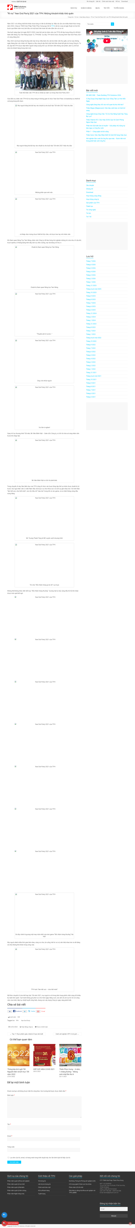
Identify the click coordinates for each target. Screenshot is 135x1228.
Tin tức (88, 213)
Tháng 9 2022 (91, 345)
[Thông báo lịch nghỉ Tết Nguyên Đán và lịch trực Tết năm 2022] (18, 1045)
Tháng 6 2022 (91, 352)
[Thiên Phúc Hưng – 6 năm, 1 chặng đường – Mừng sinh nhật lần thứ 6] (70, 1045)
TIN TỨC (107, 8)
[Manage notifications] (130, 1223)
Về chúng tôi (90, 1)
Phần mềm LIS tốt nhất (76, 1187)
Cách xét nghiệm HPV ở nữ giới (67, 1034)
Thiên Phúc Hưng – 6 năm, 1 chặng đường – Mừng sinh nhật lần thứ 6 (69, 1071)
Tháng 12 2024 (91, 313)
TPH (52, 26)
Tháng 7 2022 (91, 348)
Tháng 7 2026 (91, 261)
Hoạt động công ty (27, 1027)
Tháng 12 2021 (91, 372)
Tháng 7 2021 (91, 390)
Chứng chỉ (89, 189)
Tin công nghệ (91, 210)
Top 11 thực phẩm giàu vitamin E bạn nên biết (26, 1034)
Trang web (10, 1147)
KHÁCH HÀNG (86, 8)
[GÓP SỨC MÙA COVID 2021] (44, 1045)
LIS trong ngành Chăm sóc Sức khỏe (80, 1184)
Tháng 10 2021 (91, 379)
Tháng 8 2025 (91, 299)
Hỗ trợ (118, 1)
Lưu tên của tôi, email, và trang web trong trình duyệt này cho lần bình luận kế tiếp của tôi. (40, 1158)
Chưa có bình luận (42, 1027)
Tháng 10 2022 (91, 341)
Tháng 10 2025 (91, 292)
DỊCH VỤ (74, 8)
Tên (9, 1124)
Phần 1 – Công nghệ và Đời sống (97, 131)
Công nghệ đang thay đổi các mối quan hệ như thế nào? (105, 105)
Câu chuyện (90, 185)
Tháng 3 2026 (91, 275)
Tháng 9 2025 (91, 296)
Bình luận (11, 1095)
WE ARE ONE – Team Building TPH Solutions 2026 (103, 95)
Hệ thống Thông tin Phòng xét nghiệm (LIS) (82, 1181)
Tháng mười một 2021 (93, 376)
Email (9, 1136)
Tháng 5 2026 (91, 268)
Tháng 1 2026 (91, 282)
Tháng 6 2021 (91, 393)
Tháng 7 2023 (91, 331)
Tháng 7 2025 (91, 303)
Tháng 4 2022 (91, 359)
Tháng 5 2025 (91, 310)
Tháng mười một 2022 (93, 338)
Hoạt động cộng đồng (93, 196)
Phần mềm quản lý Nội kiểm (15, 1187)
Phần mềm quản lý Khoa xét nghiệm (18, 1181)
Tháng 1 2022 (91, 369)
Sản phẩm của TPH (92, 203)
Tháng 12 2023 (91, 324)
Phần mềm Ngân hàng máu (15, 1193)
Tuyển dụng (41, 1193)
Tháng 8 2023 (91, 327)
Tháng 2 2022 (91, 366)
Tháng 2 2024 (91, 317)
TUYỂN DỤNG (119, 8)
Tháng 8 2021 (91, 386)
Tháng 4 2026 (91, 272)
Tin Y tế (88, 217)
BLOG (98, 8)
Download (124, 1)
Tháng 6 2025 (91, 306)
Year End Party (25, 1020)
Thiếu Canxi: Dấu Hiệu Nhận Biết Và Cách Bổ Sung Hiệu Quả (106, 135)
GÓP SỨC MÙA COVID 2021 (44, 1069)
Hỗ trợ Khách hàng (44, 1190)
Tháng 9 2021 (91, 383)
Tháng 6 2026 (91, 265)
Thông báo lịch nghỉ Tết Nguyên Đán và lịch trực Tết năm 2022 (18, 1071)
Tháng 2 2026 (91, 278)
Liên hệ (98, 1)
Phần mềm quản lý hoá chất (16, 1184)
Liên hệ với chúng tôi (44, 1184)
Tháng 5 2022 (91, 355)
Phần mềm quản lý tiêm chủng (16, 1190)
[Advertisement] (107, 70)
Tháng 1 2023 (91, 334)
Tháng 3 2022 (91, 362)
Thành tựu (89, 206)
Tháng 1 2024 (91, 320)
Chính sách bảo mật (108, 1)
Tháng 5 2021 (91, 397)
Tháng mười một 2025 (93, 289)
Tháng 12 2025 (91, 285)
